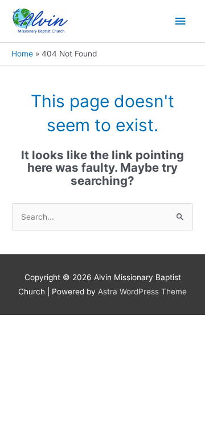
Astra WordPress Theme (142, 291)
